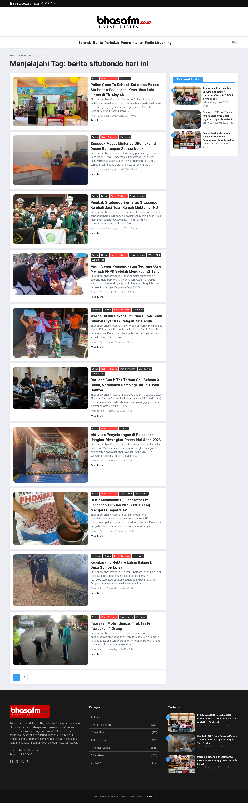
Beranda (85, 43)
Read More (97, 120)
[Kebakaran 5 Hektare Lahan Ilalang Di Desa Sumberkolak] (50, 580)
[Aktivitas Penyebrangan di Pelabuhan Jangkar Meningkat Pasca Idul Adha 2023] (50, 455)
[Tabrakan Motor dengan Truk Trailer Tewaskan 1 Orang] (50, 640)
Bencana (96, 309)
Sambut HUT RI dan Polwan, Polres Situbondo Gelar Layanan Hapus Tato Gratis (218, 116)
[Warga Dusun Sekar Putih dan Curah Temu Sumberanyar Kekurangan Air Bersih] (50, 333)
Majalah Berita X (148, 796)
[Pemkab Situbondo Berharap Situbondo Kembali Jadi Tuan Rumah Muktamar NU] (50, 219)
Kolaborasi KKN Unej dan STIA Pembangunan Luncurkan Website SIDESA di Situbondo (217, 719)
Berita (98, 43)
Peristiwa (112, 43)
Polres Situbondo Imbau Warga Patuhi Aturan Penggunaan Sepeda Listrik (218, 136)
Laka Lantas (126, 617)
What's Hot (98, 259)
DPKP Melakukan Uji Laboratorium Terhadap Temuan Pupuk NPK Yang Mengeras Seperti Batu (120, 505)
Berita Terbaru (109, 78)
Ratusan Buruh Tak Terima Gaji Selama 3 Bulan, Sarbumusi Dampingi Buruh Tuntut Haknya (125, 385)
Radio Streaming (158, 43)
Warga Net (154, 255)
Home (13, 55)
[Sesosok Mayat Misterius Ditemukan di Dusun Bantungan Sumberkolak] (50, 160)
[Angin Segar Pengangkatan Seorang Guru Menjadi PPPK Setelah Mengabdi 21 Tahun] (50, 274)
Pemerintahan (132, 43)
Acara (95, 196)
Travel (123, 428)
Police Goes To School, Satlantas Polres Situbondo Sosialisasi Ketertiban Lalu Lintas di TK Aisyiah (125, 90)
